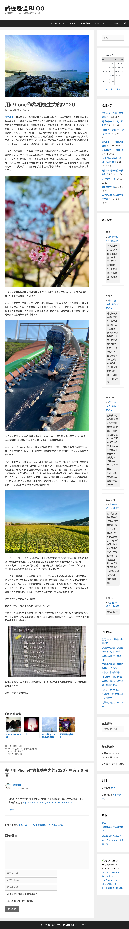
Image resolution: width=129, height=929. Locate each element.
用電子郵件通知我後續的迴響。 (22, 893)
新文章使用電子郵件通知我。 (21, 900)
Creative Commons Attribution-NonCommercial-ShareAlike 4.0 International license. (112, 880)
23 (110, 76)
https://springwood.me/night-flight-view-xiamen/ (47, 802)
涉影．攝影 (12, 746)
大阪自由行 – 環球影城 (112, 150)
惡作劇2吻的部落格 (111, 672)
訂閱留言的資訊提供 (111, 835)
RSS (113, 788)
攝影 (17, 749)
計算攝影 (9, 117)
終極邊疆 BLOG (25, 8)
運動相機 (33, 749)
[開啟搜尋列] (125, 23)
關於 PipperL (56, 23)
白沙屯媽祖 (85, 23)
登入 (104, 823)
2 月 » (117, 89)
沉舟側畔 (17, 785)
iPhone (11, 749)
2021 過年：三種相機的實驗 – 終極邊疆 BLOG (41, 825)
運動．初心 (114, 23)
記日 (20, 746)
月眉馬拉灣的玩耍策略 (112, 677)
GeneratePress (81, 925)
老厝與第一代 (108, 179)
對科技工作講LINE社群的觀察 (112, 304)
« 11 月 (109, 89)
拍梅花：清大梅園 (15, 754)
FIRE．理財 (100, 23)
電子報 (72, 23)
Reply (11, 810)
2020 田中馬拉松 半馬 (17, 751)
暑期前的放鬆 (108, 187)
